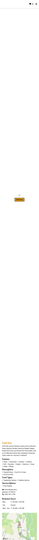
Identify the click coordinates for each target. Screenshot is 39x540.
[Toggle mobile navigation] (36, 4)
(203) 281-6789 (9, 494)
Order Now (19, 200)
